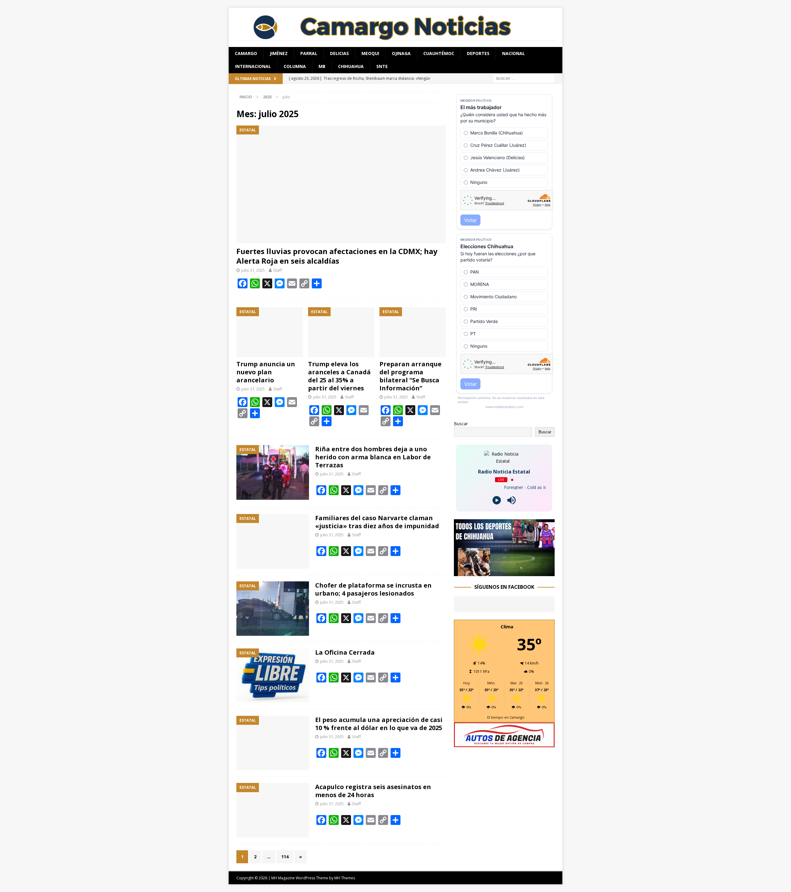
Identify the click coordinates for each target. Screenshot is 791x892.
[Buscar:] (524, 78)
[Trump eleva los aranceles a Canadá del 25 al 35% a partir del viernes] (341, 332)
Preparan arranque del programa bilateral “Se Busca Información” (410, 376)
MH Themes (344, 878)
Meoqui (370, 53)
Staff (277, 270)
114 (285, 857)
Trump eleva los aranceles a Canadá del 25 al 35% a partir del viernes (339, 376)
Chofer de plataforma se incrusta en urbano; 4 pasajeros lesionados (373, 589)
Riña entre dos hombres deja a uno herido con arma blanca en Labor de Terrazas (373, 457)
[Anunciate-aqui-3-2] (504, 744)
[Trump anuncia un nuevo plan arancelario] (269, 332)
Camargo (246, 53)
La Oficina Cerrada (345, 652)
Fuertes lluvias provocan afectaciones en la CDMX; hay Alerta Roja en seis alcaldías (337, 256)
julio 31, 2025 (253, 270)
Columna (295, 66)
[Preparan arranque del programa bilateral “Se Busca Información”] (412, 332)
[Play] (497, 500)
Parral (308, 53)
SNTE (382, 66)
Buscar (461, 424)
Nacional (513, 53)
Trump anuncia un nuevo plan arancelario (265, 372)
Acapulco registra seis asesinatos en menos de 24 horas (373, 791)
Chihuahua (351, 66)
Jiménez (279, 53)
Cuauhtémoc (438, 53)
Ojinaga (401, 53)
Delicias (339, 53)
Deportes (478, 53)
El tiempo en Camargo (506, 717)
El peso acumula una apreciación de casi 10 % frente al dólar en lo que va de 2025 (378, 724)
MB (322, 66)
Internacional (253, 66)
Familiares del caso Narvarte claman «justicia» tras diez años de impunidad (377, 522)
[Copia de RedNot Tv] (504, 572)
